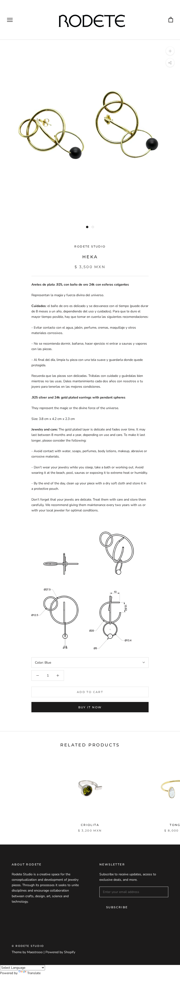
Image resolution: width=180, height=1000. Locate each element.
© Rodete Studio (28, 946)
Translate (34, 973)
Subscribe (117, 907)
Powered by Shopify (60, 952)
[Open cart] (171, 20)
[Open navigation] (10, 20)
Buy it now (90, 707)
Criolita (90, 825)
